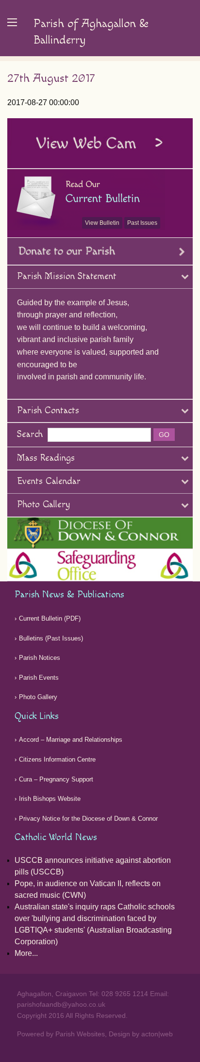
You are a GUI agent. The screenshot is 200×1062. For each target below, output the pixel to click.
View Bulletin (102, 222)
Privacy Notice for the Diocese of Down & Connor (88, 818)
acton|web (157, 1034)
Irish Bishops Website (50, 799)
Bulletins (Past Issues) (51, 638)
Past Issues (142, 222)
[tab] (100, 277)
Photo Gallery (38, 697)
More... (26, 953)
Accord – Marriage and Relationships (70, 739)
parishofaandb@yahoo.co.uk (61, 1004)
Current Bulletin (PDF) (50, 618)
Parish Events (39, 677)
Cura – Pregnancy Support (56, 779)
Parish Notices (39, 658)
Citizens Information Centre (57, 759)
